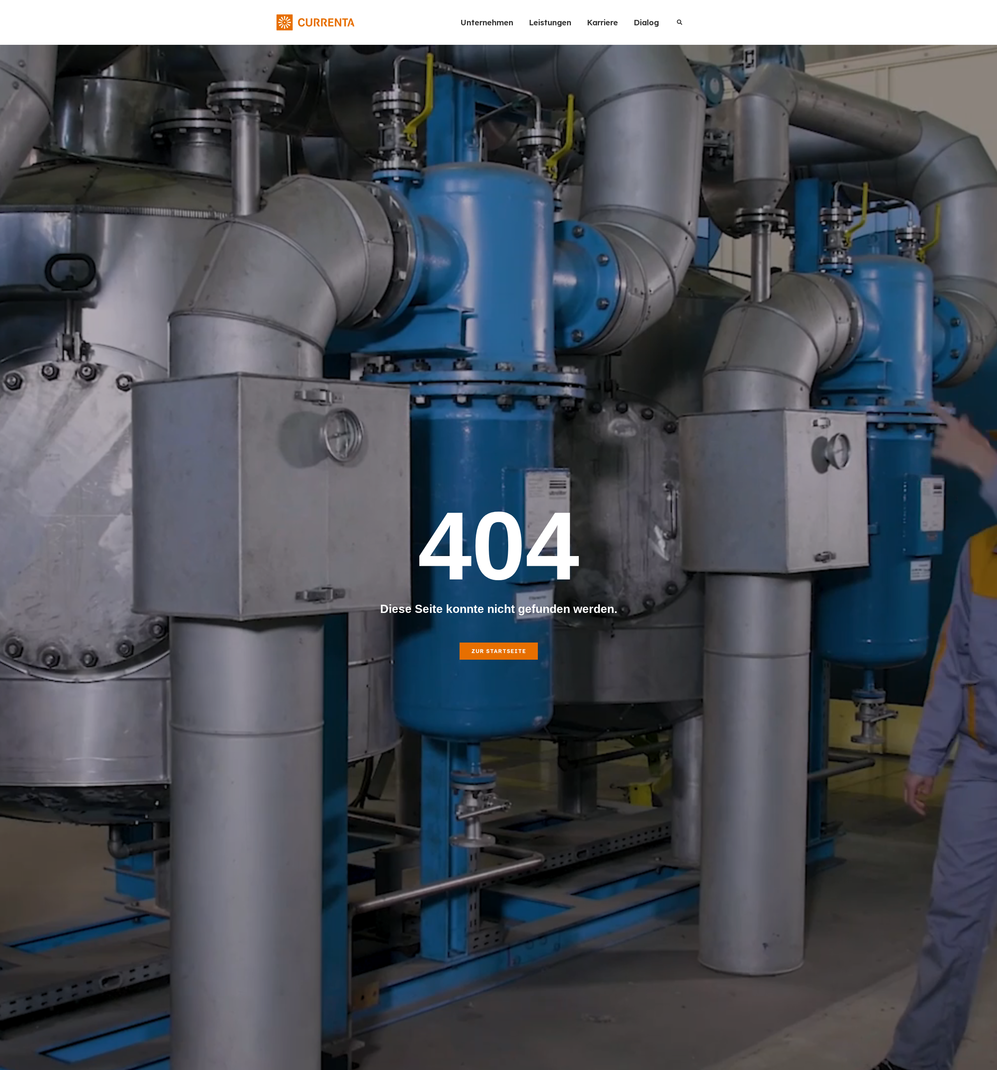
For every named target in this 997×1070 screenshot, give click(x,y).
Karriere (602, 22)
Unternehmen (486, 22)
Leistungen (550, 22)
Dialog (646, 22)
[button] (679, 22)
